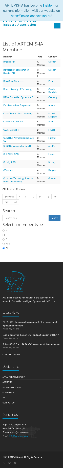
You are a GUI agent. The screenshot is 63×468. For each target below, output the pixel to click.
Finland (51, 137)
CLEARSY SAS (11, 154)
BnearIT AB (9, 61)
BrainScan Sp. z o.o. (13, 81)
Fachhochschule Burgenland (17, 105)
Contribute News (11, 354)
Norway (52, 162)
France (51, 129)
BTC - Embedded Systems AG (18, 97)
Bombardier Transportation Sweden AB (16, 71)
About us (7, 382)
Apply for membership (14, 376)
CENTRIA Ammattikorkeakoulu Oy (18, 139)
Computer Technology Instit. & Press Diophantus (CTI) (18, 180)
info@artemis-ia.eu (18, 436)
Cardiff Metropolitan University (18, 113)
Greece (51, 178)
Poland (51, 81)
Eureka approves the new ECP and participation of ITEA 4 (31, 334)
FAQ (4, 397)
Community (8, 392)
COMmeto (8, 170)
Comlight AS (9, 162)
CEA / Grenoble (11, 129)
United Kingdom (52, 115)
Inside (47, 5)
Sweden (52, 61)
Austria (51, 105)
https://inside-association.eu (31, 15)
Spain (51, 121)
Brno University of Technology (18, 89)
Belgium (52, 170)
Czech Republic (52, 90)
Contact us (8, 402)
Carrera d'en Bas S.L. (13, 121)
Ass (8, 243)
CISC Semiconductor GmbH (17, 145)
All (7, 248)
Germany (52, 97)
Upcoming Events (11, 387)
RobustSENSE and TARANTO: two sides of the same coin (31, 344)
